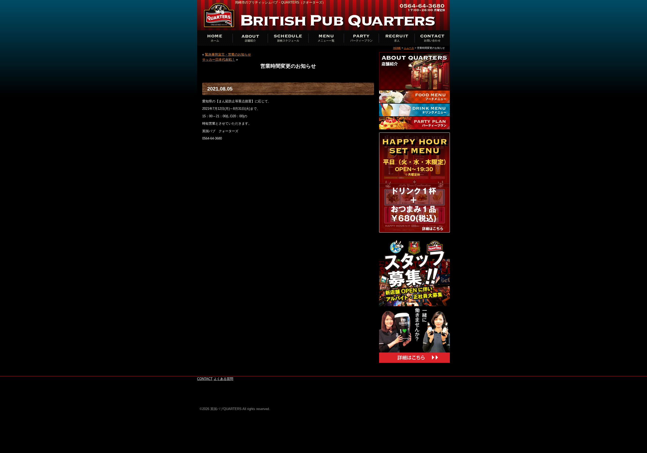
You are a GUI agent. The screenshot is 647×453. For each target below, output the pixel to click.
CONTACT (432, 38)
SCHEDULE (288, 38)
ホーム (215, 38)
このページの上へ (435, 373)
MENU (326, 38)
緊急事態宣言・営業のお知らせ (228, 54)
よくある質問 (223, 379)
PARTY (361, 38)
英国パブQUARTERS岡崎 (220, 15)
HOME (397, 48)
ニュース (409, 48)
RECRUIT (396, 38)
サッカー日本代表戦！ (218, 59)
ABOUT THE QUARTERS (250, 38)
